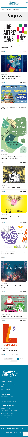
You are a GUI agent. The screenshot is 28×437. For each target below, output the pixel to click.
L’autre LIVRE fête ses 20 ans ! (9, 350)
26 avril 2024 (4, 154)
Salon (14, 19)
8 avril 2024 (4, 250)
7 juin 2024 (3, 105)
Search (25, 9)
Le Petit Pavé (13, 428)
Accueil (8, 19)
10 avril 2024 (4, 283)
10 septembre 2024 (5, 43)
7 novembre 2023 (5, 348)
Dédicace (6, 112)
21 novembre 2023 (5, 314)
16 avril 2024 (4, 214)
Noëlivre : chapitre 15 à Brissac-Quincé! (12, 316)
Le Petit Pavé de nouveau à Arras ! (10, 187)
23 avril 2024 (4, 185)
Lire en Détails (23, 51)
